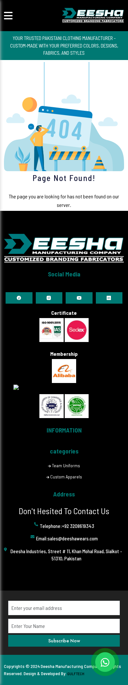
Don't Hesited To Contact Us (64, 511)
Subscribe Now (64, 640)
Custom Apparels (66, 476)
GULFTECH (75, 673)
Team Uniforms (66, 465)
